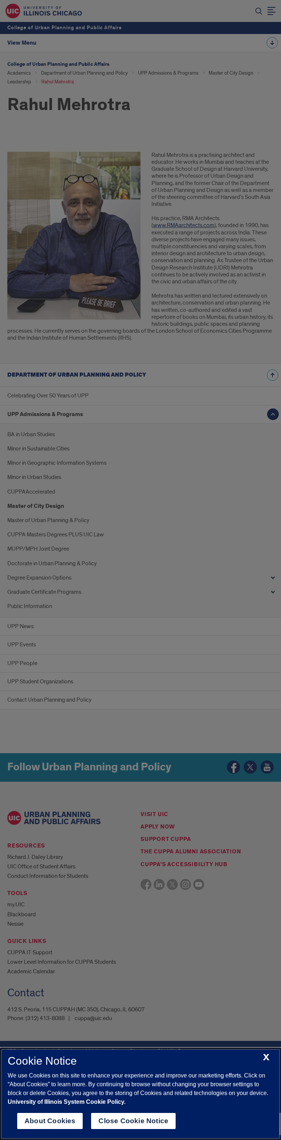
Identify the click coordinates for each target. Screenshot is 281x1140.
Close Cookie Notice (133, 1121)
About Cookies (50, 1121)
